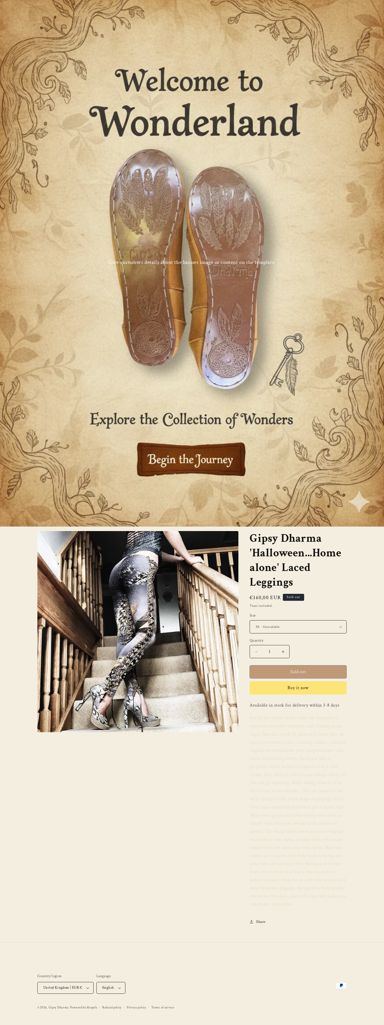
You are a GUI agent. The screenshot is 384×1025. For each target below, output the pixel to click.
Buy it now (298, 688)
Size (253, 615)
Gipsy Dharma (59, 1008)
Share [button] (261, 921)
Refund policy (111, 1008)
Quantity (256, 640)
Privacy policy (136, 1008)
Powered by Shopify (83, 1008)
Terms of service (162, 1008)
